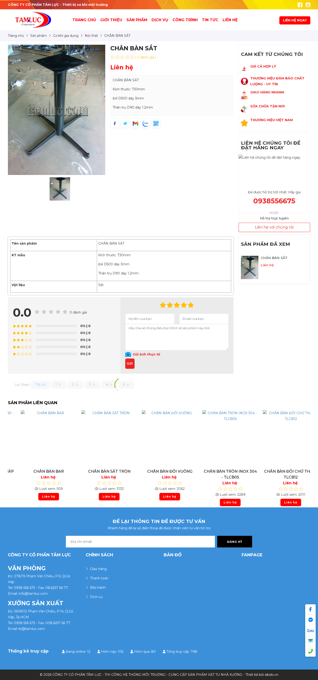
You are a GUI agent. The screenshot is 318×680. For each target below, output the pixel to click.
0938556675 (274, 201)
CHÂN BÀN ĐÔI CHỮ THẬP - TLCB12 (280, 474)
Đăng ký (234, 541)
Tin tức (210, 20)
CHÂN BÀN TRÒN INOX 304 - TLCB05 (219, 474)
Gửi (130, 363)
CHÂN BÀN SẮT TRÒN (99, 471)
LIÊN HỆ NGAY (295, 20)
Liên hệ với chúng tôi (274, 227)
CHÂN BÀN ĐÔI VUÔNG (159, 471)
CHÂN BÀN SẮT (274, 258)
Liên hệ (230, 20)
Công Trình (185, 20)
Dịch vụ (160, 20)
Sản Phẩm (136, 20)
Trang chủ (84, 20)
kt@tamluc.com (32, 629)
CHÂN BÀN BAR (38, 471)
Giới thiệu (111, 20)
